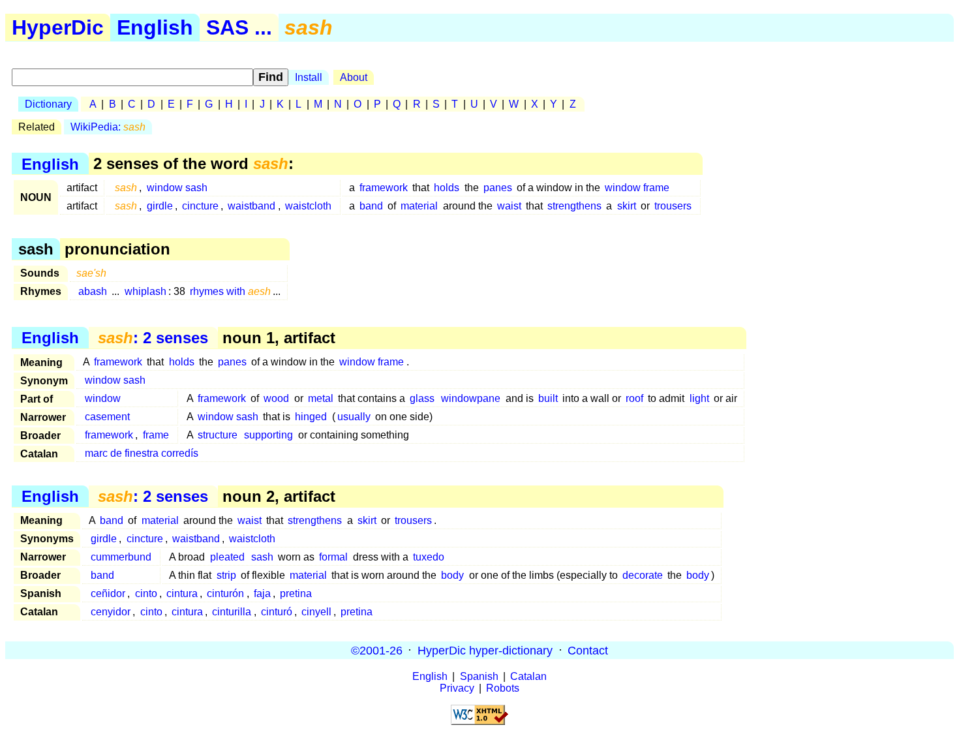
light (699, 398)
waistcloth (308, 205)
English (155, 27)
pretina (296, 593)
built (548, 398)
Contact (588, 649)
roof (634, 398)
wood (276, 398)
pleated (227, 556)
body (452, 575)
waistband (251, 205)
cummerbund (121, 556)
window (103, 398)
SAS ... (239, 27)
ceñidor (108, 593)
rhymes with (230, 291)
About (353, 77)
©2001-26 (377, 649)
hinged (311, 416)
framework (383, 187)
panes (497, 187)
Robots (502, 688)
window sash (177, 187)
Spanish (479, 676)
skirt (626, 205)
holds (446, 187)
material (419, 205)
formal (333, 556)
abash (92, 291)
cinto (146, 593)
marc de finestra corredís (141, 453)
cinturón (225, 593)
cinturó (276, 611)
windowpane (470, 398)
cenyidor (110, 611)
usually (354, 416)
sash (262, 556)
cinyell (316, 611)
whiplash (145, 291)
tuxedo (428, 556)
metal (320, 398)
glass (422, 398)
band (371, 205)
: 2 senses (153, 337)
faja (262, 593)
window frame (637, 187)
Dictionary (48, 104)
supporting (268, 434)
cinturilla (231, 611)
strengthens (574, 205)
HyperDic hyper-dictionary (485, 649)
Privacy (457, 688)
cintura (182, 593)
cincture (200, 205)
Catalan (528, 676)
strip (226, 575)
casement (107, 416)
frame (156, 434)
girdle (160, 205)
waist (509, 205)
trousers (673, 205)
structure (217, 434)
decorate (642, 575)
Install (308, 77)
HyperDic (58, 27)
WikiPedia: (107, 126)
